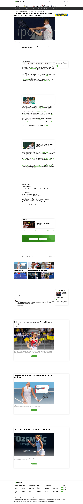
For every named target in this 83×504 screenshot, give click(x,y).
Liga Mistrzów (39, 487)
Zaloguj (68, 1)
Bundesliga (38, 488)
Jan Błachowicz (55, 489)
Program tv (23, 497)
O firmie (23, 496)
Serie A (38, 489)
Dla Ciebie (16, 8)
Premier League (31, 488)
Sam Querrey (24, 114)
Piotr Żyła (46, 491)
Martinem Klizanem (51, 121)
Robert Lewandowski (48, 487)
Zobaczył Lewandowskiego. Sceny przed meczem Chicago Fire (62, 299)
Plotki (31, 497)
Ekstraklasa (31, 487)
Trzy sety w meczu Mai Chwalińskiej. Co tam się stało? (34, 280)
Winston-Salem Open (25, 181)
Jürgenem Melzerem (46, 75)
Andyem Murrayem (33, 68)
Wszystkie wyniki (64, 5)
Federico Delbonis (25, 121)
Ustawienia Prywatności (36, 496)
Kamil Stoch (55, 487)
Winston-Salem (28, 256)
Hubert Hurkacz (55, 491)
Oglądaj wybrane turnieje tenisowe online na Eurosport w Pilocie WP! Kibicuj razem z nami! (38, 230)
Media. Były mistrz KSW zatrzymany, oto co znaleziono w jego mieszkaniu (62, 302)
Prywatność (30, 496)
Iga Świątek (47, 489)
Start (14, 11)
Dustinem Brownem (41, 165)
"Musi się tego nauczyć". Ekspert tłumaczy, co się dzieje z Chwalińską (34, 270)
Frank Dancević (49, 151)
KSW (15, 492)
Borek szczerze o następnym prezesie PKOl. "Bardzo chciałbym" (64, 293)
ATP (22, 256)
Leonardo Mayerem (25, 79)
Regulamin (45, 496)
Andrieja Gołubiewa (46, 158)
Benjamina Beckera (37, 166)
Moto (57, 8)
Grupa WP (20, 496)
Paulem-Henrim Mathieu (32, 108)
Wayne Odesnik (43, 108)
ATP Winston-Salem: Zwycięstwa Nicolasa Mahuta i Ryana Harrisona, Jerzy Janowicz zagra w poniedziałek (45, 145)
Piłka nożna (21, 8)
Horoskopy (19, 497)
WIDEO (44, 8)
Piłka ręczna (48, 8)
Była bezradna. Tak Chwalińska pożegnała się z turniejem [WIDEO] (20, 280)
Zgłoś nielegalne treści (20, 305)
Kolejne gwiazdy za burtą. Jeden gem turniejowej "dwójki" (47, 270)
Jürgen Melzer (20, 11)
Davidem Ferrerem (46, 80)
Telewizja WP (27, 497)
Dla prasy (26, 496)
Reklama (42, 496)
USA (24, 256)
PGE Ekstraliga (39, 491)
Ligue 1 (30, 491)
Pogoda (15, 497)
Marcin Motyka (18, 41)
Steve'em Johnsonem (37, 119)
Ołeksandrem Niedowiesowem (40, 111)
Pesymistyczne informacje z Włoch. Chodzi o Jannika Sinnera (47, 280)
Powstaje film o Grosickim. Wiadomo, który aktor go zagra (62, 297)
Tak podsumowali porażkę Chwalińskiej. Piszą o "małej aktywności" (20, 270)
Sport (41, 497)
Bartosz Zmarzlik (55, 488)
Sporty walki (40, 8)
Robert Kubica (47, 488)
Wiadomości (37, 497)
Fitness (16, 491)
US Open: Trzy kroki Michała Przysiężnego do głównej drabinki (43, 224)
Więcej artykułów (61, 303)
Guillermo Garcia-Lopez (26, 165)
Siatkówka (27, 8)
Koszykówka (53, 8)
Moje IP (34, 497)
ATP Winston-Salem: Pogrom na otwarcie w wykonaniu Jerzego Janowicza (43, 101)
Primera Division (31, 489)
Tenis (24, 8)
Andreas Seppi (45, 125)
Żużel (31, 8)
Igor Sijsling (34, 158)
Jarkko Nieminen (49, 165)
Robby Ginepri (41, 107)
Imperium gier (44, 497)
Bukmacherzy (35, 8)
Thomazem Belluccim (45, 152)
